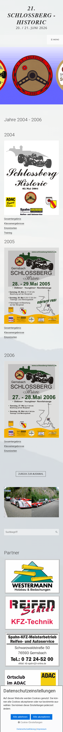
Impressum (41, 729)
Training (8, 232)
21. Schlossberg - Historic (31, 15)
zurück (3, 76)
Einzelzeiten (10, 228)
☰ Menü (55, 39)
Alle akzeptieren (41, 717)
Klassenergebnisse (14, 223)
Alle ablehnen (20, 717)
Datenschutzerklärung (26, 729)
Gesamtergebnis (12, 218)
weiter (60, 76)
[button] (31, 474)
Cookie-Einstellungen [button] (31, 722)
